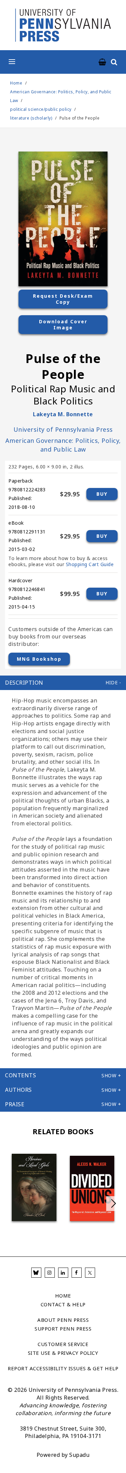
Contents (20, 1075)
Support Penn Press (63, 1328)
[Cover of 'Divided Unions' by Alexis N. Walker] (92, 1188)
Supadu (79, 1455)
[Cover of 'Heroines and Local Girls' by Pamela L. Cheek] (34, 1187)
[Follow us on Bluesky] (36, 1273)
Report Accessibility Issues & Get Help (63, 1368)
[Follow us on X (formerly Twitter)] (90, 1273)
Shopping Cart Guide (90, 564)
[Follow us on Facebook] (77, 1273)
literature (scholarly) (31, 118)
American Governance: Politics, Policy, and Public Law (63, 444)
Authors (18, 1089)
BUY (102, 494)
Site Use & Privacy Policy (63, 1352)
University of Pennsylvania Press (63, 429)
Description (24, 682)
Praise (14, 1104)
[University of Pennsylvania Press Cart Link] (102, 62)
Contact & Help (63, 1304)
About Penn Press (63, 1319)
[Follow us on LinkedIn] (63, 1273)
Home (16, 83)
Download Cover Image (63, 324)
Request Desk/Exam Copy (63, 299)
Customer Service (63, 1344)
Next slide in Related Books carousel (113, 1203)
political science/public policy (41, 109)
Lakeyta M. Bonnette (63, 414)
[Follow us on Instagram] (50, 1273)
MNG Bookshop (39, 659)
